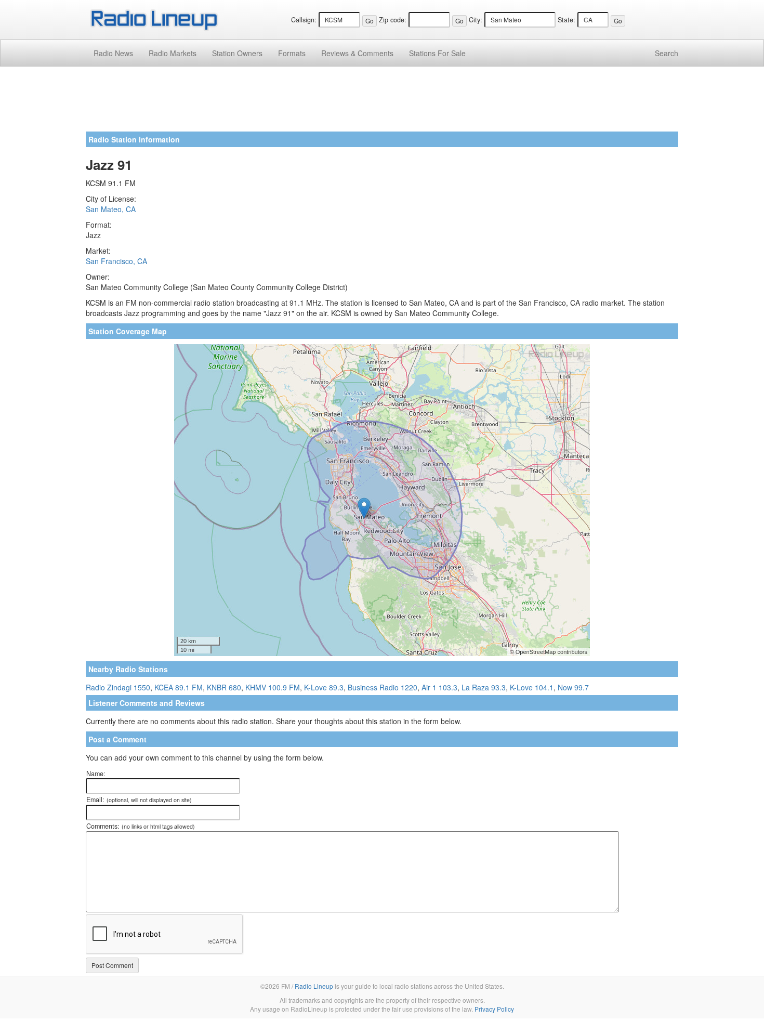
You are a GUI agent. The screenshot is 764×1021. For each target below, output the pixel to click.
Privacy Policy (494, 1008)
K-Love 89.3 (324, 687)
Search (666, 53)
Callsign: (304, 19)
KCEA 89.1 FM (178, 687)
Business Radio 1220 (382, 687)
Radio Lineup (314, 985)
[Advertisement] (382, 103)
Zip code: (392, 19)
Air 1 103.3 (439, 687)
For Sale (437, 53)
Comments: (140, 826)
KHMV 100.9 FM (272, 687)
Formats (292, 53)
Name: (96, 773)
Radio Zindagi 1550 (118, 687)
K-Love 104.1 (532, 687)
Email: (139, 799)
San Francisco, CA (116, 261)
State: (566, 19)
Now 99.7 (573, 687)
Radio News (113, 53)
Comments (357, 53)
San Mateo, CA (111, 209)
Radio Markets (172, 53)
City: (475, 19)
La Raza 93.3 (484, 687)
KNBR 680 (224, 687)
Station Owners (237, 53)
